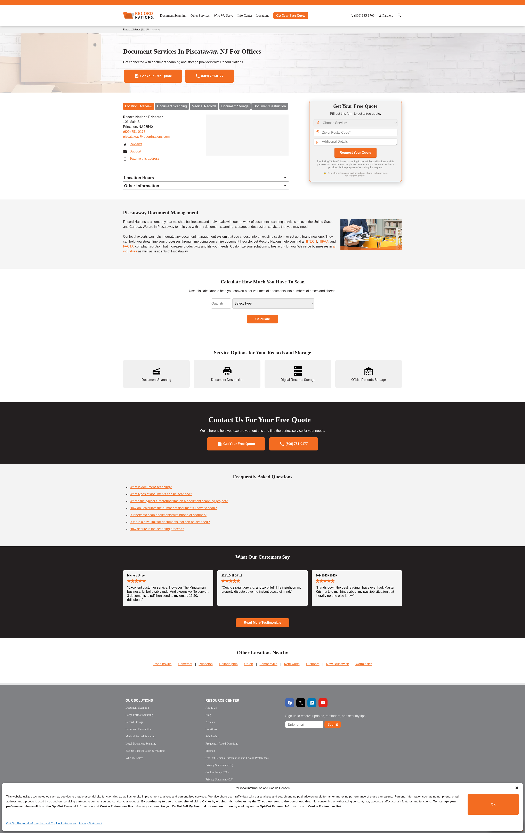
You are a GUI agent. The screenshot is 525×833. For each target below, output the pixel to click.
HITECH (311, 241)
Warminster (363, 664)
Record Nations (131, 29)
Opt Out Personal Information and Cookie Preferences (41, 823)
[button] (517, 788)
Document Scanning (172, 106)
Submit (333, 724)
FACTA (128, 246)
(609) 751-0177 (134, 131)
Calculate (262, 319)
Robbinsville (162, 664)
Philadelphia (228, 664)
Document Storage (235, 106)
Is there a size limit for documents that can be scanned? (170, 522)
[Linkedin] (311, 702)
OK (493, 804)
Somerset (185, 664)
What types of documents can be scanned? (161, 494)
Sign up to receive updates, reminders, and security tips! (325, 716)
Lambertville (268, 664)
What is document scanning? (151, 487)
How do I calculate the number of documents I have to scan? (173, 508)
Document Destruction (269, 106)
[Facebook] (289, 702)
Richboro (313, 664)
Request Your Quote (355, 152)
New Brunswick (337, 664)
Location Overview (138, 106)
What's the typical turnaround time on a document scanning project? (179, 501)
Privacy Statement (90, 823)
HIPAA (323, 241)
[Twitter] (300, 702)
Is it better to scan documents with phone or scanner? (168, 515)
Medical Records (204, 106)
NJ (143, 29)
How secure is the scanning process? (157, 529)
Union (248, 664)
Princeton (206, 664)
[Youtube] (323, 702)
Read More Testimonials (262, 622)
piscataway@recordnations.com (146, 136)
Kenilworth (292, 664)
